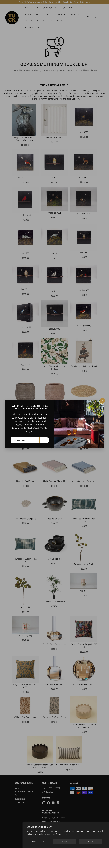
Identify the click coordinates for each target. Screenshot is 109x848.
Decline (90, 841)
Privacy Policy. (61, 834)
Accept (64, 841)
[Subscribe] (44, 440)
